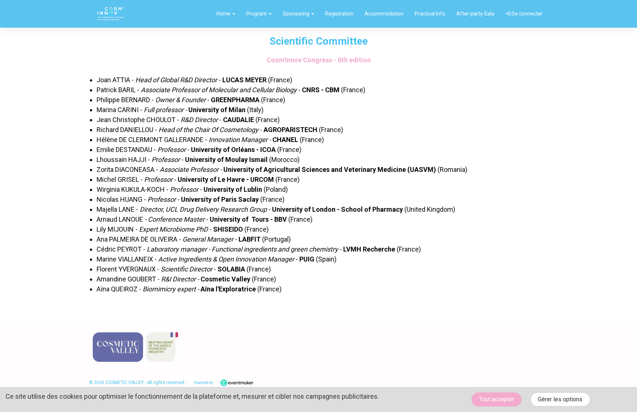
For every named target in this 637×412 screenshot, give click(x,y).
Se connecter (527, 14)
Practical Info (430, 14)
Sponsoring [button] (296, 14)
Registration (339, 14)
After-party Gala (475, 14)
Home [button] (224, 14)
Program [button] (257, 14)
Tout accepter (496, 399)
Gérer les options (560, 399)
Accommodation (384, 14)
